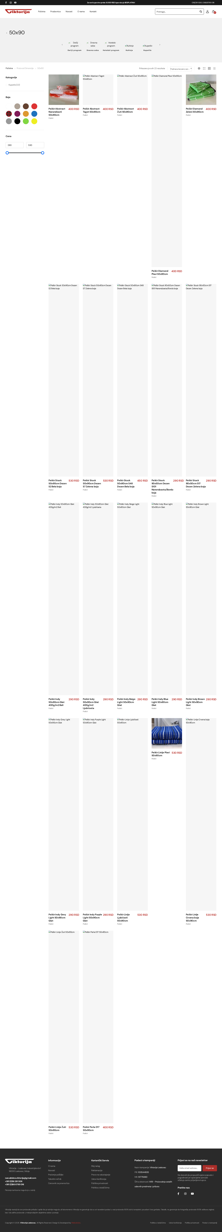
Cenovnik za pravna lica (58, 1183)
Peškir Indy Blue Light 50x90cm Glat (160, 702)
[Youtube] (192, 1193)
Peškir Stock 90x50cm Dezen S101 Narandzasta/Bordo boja (162, 486)
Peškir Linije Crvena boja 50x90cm (192, 917)
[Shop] (7, 32)
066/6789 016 (208, 2)
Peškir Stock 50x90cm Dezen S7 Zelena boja (92, 483)
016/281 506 (197, 2)
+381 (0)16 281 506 (13, 1181)
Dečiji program (74, 50)
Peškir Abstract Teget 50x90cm (91, 110)
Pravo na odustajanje (100, 1174)
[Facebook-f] (178, 1193)
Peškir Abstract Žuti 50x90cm (125, 110)
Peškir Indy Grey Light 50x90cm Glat (57, 917)
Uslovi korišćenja (98, 1179)
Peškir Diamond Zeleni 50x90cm (195, 110)
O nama (81, 11)
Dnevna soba (93, 50)
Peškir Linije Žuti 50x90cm (57, 1129)
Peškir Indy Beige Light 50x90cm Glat (126, 702)
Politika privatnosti (99, 1183)
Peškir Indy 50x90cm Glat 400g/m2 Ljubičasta (91, 704)
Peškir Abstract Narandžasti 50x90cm (57, 111)
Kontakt (93, 11)
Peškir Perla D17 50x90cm (91, 1129)
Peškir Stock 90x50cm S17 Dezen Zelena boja (196, 483)
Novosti (69, 11)
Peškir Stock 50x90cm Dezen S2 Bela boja (58, 483)
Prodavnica (55, 11)
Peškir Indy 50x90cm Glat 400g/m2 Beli (56, 702)
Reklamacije (96, 1170)
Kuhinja (129, 50)
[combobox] (181, 69)
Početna (41, 11)
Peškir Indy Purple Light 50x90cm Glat (92, 917)
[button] (207, 11)
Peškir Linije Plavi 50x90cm (161, 754)
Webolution (75, 1223)
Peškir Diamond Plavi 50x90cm (160, 273)
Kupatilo (147, 50)
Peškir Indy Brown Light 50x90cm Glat (195, 702)
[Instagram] (185, 1193)
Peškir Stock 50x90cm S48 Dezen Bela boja (126, 483)
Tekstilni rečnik (54, 1179)
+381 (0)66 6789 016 (14, 1184)
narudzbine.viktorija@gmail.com (20, 1178)
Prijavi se (210, 1168)
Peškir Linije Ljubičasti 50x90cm (123, 917)
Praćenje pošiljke (55, 1174)
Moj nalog (95, 1166)
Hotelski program (111, 50)
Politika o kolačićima (100, 1187)
